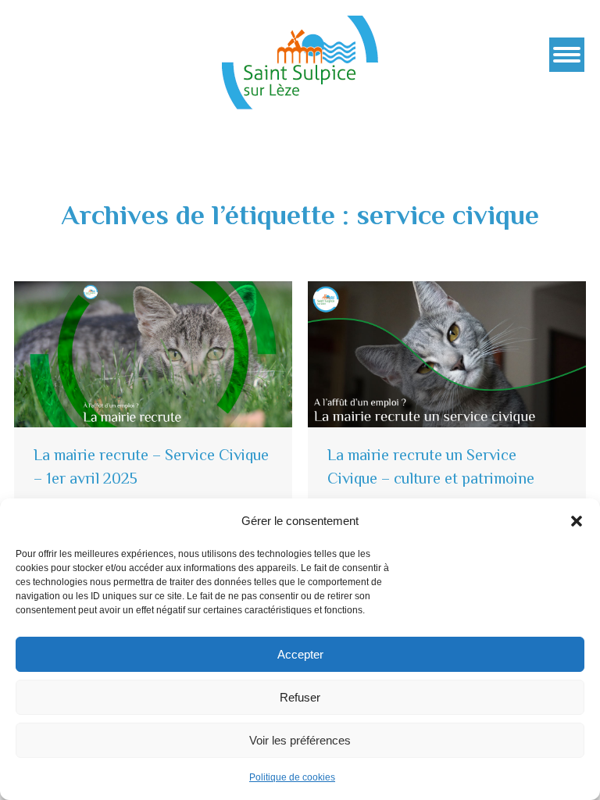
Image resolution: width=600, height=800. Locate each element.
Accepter (300, 654)
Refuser (300, 697)
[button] (576, 521)
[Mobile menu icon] (566, 55)
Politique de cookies (292, 777)
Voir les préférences (300, 740)
